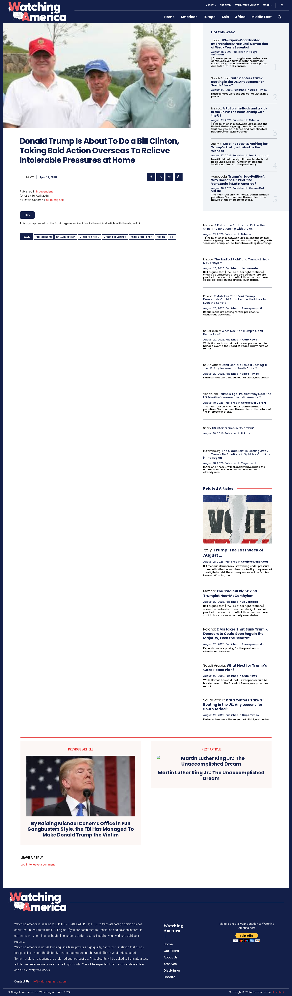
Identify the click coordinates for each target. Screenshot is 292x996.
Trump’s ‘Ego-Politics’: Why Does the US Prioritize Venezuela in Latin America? (238, 180)
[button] (279, 17)
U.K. (171, 237)
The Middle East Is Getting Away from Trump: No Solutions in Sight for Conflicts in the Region (236, 454)
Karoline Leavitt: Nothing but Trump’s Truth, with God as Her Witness (240, 147)
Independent (44, 191)
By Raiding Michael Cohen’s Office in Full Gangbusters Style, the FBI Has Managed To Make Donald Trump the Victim (80, 829)
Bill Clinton (44, 237)
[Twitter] (281, 5)
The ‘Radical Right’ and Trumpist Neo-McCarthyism (236, 261)
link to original (54, 199)
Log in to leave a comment (37, 864)
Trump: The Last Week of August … (233, 552)
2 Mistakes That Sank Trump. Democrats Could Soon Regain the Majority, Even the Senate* (234, 299)
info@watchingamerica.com (49, 981)
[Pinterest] (169, 177)
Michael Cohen (89, 237)
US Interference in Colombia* (233, 428)
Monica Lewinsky (114, 237)
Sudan (161, 237)
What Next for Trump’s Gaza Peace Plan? (233, 332)
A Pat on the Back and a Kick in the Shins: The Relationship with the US (239, 112)
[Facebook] (151, 177)
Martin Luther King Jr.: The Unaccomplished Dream (211, 775)
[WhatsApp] (179, 177)
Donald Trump (65, 237)
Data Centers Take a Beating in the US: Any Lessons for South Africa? (237, 81)
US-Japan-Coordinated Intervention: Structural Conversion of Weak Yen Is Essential (239, 43)
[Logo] (36, 11)
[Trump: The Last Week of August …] (237, 519)
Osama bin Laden (142, 237)
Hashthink (278, 992)
